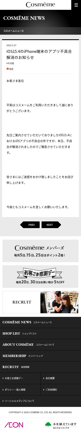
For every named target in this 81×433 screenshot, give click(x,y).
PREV (31, 225)
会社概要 (50, 378)
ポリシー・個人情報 (15, 389)
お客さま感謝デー (14, 378)
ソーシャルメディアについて (19, 401)
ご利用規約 (51, 389)
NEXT (50, 225)
